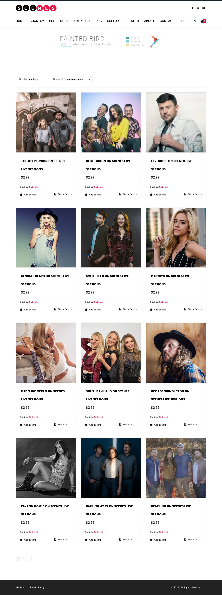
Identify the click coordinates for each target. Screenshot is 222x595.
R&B (99, 21)
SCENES (33, 186)
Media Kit (20, 587)
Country (37, 21)
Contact (167, 21)
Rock (64, 21)
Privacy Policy (37, 587)
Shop (183, 21)
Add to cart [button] (29, 194)
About (149, 21)
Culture (114, 21)
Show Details (64, 194)
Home (20, 21)
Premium (132, 21)
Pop (52, 21)
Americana (82, 21)
